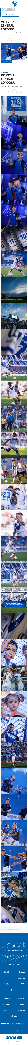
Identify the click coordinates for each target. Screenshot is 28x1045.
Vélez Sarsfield (15, 3)
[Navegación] (2, 2)
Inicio (2, 929)
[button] (8, 39)
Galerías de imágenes (13, 929)
